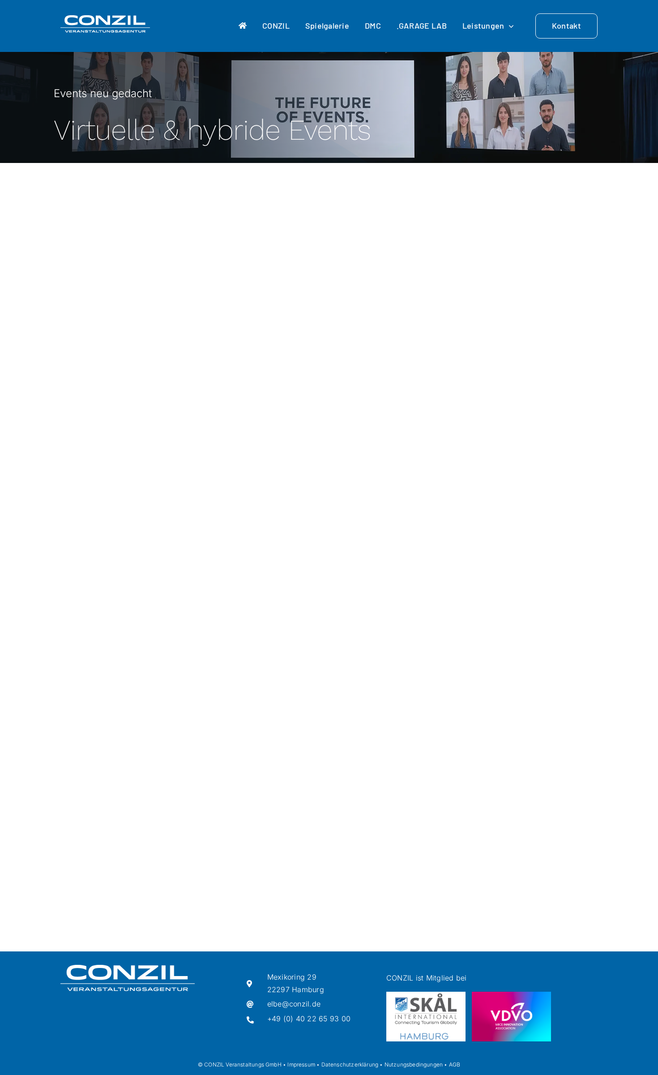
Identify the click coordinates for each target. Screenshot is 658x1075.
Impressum (301, 1064)
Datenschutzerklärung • (352, 1064)
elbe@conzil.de (293, 1003)
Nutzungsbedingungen (414, 1064)
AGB (455, 1064)
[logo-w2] (105, 18)
